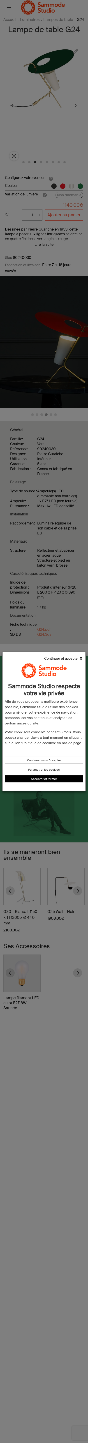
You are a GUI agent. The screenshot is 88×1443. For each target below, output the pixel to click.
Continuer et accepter (61, 659)
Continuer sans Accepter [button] (44, 760)
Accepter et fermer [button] (44, 779)
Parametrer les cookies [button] (44, 770)
